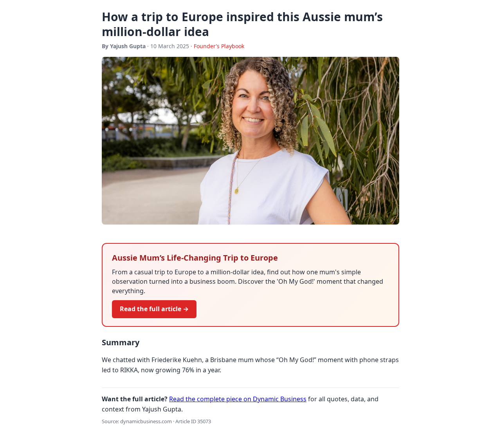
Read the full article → (154, 308)
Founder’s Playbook (219, 46)
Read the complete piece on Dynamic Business (237, 399)
